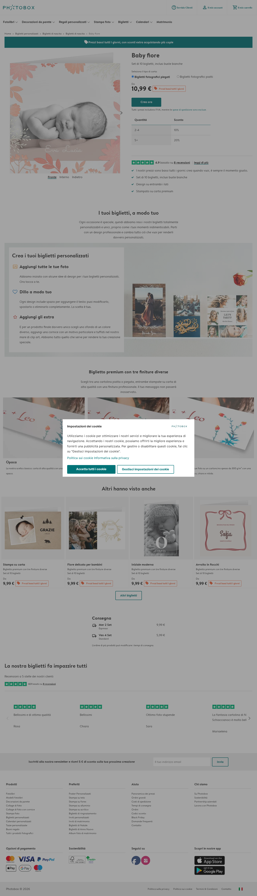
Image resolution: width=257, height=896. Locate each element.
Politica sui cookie (80, 458)
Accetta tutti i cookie (91, 469)
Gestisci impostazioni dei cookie (145, 469)
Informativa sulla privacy (111, 458)
